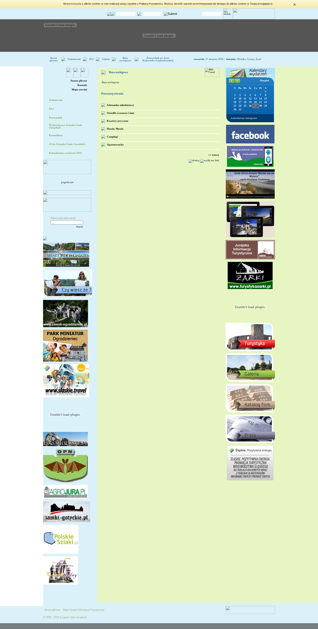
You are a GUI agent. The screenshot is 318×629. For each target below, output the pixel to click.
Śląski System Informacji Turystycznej (83, 610)
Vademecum (74, 59)
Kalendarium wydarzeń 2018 (65, 153)
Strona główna (54, 59)
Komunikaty (56, 135)
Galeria (106, 59)
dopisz (79, 226)
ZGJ (91, 59)
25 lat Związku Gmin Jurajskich (67, 144)
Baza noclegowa (125, 59)
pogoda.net (67, 182)
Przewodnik (55, 117)
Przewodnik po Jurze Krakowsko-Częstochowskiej (157, 59)
